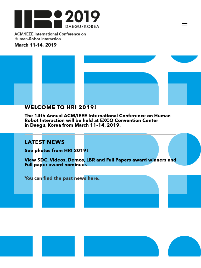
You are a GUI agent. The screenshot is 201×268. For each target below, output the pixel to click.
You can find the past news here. (62, 178)
